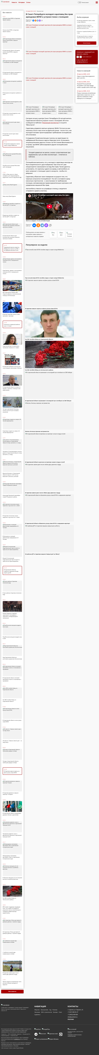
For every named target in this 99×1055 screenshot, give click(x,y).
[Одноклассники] (35, 20)
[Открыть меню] (97, 2)
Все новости (7, 12)
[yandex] (41, 1039)
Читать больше (86, 43)
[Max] (78, 57)
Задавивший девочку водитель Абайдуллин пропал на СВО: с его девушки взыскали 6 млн (85, 27)
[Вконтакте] (42, 1034)
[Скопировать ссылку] (42, 20)
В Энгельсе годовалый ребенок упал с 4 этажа (86, 32)
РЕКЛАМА (71, 1019)
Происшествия (40, 11)
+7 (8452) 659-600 (73, 1014)
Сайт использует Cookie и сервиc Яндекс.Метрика (12, 1048)
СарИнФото (37, 1014)
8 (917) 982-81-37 (86, 57)
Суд (50, 1009)
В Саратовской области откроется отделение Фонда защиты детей (85, 37)
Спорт (60, 1012)
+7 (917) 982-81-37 (73, 1012)
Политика (54, 1009)
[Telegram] (38, 20)
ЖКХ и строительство (46, 1012)
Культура (55, 1012)
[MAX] (40, 20)
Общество (37, 1009)
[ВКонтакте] (33, 20)
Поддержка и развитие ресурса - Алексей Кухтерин (75, 1035)
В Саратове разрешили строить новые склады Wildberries (86, 21)
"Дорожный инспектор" (50, 123)
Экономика (37, 1012)
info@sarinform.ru (82, 62)
